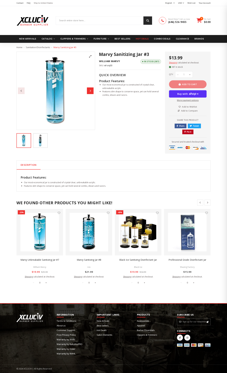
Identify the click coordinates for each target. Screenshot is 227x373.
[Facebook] (180, 338)
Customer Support (66, 330)
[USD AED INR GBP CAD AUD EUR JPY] (181, 3)
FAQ (28, 3)
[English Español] (170, 3)
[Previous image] (21, 90)
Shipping (173, 62)
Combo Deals (162, 38)
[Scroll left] (200, 203)
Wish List (191, 3)
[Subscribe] (207, 322)
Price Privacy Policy (66, 334)
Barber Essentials (146, 330)
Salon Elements (104, 334)
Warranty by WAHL (66, 353)
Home (19, 47)
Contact (19, 3)
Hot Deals (142, 38)
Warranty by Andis (66, 339)
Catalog (47, 38)
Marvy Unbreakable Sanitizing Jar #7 (39, 259)
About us (61, 325)
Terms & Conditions (66, 320)
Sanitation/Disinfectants (38, 47)
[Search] (147, 20)
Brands (199, 38)
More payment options (188, 100)
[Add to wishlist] (59, 213)
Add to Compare (189, 110)
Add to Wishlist (189, 106)
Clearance (182, 38)
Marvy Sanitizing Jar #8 (89, 259)
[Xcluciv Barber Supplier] (32, 20)
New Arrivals (27, 38)
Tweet (196, 125)
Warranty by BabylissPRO (69, 344)
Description (29, 164)
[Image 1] (23, 140)
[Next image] (90, 90)
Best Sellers (122, 38)
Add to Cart (189, 84)
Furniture (100, 38)
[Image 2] (40, 140)
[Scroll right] (208, 203)
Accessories (143, 320)
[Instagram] (187, 338)
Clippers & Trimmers (73, 38)
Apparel (141, 325)
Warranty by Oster (66, 348)
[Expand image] (90, 56)
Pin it (189, 131)
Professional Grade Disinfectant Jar (187, 259)
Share (181, 125)
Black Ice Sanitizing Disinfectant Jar (138, 259)
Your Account (205, 3)
